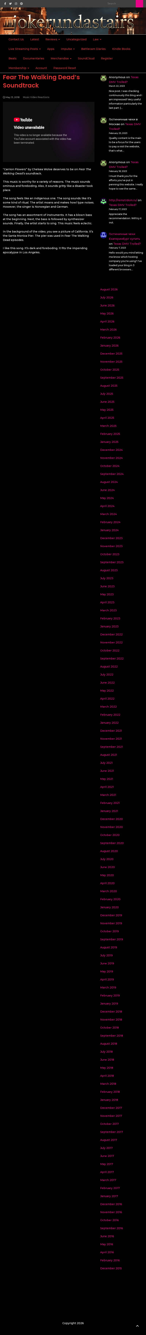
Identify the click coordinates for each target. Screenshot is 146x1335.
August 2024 (109, 482)
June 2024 (107, 490)
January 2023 (109, 626)
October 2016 (109, 1220)
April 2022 (107, 698)
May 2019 (106, 971)
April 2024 (107, 506)
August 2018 (108, 1043)
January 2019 (109, 1003)
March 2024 (108, 514)
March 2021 (108, 795)
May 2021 (106, 779)
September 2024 (112, 474)
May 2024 (107, 498)
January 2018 (109, 1100)
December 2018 (111, 1011)
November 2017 (111, 1116)
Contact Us (16, 39)
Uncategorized (76, 39)
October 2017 (109, 1124)
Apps (50, 49)
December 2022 (111, 634)
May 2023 (107, 594)
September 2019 (111, 939)
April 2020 (107, 883)
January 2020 (109, 907)
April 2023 (107, 602)
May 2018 (106, 1067)
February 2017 (110, 1188)
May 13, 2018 (13, 97)
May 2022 (107, 690)
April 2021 (107, 787)
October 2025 (109, 369)
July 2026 (106, 297)
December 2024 (111, 450)
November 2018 (111, 1019)
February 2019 (110, 995)
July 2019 (106, 955)
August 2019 (108, 947)
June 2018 (107, 1059)
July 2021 (106, 763)
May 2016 (106, 1244)
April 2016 (107, 1252)
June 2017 (107, 1156)
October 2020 (110, 835)
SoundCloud (86, 58)
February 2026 (110, 337)
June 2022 (107, 682)
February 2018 (110, 1092)
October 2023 (109, 554)
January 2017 (109, 1196)
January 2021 (109, 811)
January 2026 (109, 345)
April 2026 (107, 321)
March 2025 (108, 426)
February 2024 (110, 522)
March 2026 (108, 329)
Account (41, 68)
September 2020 (112, 843)
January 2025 (109, 442)
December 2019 (111, 915)
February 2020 (110, 899)
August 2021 (108, 755)
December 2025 (111, 353)
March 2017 (108, 1180)
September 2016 (111, 1228)
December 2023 (111, 538)
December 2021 (111, 730)
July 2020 (106, 859)
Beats (13, 58)
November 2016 (111, 1212)
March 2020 (108, 891)
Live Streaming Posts (24, 49)
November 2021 (111, 738)
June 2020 (107, 867)
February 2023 (110, 618)
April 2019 (107, 979)
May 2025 (106, 410)
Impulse (67, 49)
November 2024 (111, 458)
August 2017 (108, 1140)
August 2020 (109, 851)
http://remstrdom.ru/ (123, 200)
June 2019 (107, 963)
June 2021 (107, 771)
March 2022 (108, 706)
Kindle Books (121, 49)
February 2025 (110, 434)
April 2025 (107, 418)
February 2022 (110, 714)
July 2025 (106, 393)
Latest (34, 39)
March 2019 (108, 987)
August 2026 (109, 289)
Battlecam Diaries (93, 49)
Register (107, 58)
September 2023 (112, 562)
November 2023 (111, 546)
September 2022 (112, 658)
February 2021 (110, 803)
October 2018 (109, 1027)
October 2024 (109, 466)
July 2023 (106, 578)
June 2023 (107, 586)
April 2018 (107, 1075)
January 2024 (109, 530)
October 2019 (109, 931)
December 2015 (111, 1268)
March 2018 (108, 1083)
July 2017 (106, 1148)
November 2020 (111, 827)
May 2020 (107, 875)
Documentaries (33, 58)
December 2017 (111, 1108)
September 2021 (111, 747)
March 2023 (108, 610)
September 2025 (111, 377)
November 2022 (111, 642)
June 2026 (107, 305)
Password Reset (64, 68)
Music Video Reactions (36, 97)
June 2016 (107, 1236)
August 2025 (108, 385)
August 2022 (109, 666)
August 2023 (109, 570)
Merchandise (60, 58)
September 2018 (111, 1035)
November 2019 (111, 923)
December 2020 (111, 819)
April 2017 (107, 1172)
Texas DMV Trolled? (122, 205)
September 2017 (111, 1132)
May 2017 (106, 1164)
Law (96, 39)
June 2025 (107, 401)
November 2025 (111, 361)
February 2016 (110, 1260)
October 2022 (109, 650)
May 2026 (107, 313)
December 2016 (111, 1204)
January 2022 (109, 722)
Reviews (51, 39)
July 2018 (106, 1051)
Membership (18, 68)
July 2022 (106, 674)
